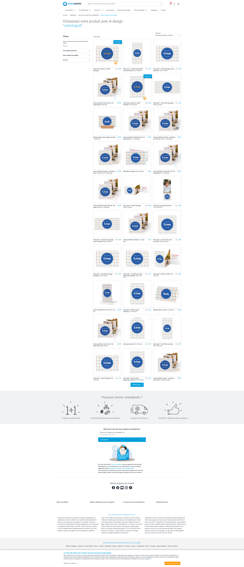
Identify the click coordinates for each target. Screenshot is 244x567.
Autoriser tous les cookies (172, 563)
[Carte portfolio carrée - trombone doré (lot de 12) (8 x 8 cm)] (167, 362)
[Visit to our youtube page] (122, 488)
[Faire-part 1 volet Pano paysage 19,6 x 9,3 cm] (167, 87)
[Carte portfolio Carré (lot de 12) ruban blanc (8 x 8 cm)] (107, 328)
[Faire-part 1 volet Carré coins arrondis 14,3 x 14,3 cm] (167, 224)
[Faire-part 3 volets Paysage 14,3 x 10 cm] (137, 190)
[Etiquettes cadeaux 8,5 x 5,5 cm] (137, 156)
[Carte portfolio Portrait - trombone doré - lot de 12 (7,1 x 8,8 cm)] (107, 156)
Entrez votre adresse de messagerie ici (112, 432)
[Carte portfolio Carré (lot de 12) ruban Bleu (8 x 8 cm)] (107, 87)
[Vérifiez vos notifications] (174, 3)
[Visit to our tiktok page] (131, 488)
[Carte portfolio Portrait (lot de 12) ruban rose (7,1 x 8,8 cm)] (107, 190)
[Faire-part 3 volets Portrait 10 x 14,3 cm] (167, 258)
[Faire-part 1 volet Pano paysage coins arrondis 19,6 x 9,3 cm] (107, 224)
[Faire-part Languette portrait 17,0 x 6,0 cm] (167, 190)
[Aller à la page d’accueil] (72, 4)
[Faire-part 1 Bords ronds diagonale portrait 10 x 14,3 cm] (137, 362)
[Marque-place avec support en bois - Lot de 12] (107, 121)
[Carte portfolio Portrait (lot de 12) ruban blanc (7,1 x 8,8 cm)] (137, 121)
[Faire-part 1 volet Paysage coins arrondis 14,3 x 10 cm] (167, 53)
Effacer (65, 46)
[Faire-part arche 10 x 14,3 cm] (137, 328)
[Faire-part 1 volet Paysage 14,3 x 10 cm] (107, 362)
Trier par (158, 33)
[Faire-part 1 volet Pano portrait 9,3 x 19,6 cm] (167, 328)
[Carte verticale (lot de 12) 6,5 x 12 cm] (107, 294)
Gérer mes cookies (70, 563)
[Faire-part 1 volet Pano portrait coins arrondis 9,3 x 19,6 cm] (137, 53)
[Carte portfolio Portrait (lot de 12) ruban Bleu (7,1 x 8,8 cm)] (167, 156)
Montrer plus (137, 385)
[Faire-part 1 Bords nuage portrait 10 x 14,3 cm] (137, 294)
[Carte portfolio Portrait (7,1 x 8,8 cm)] (137, 224)
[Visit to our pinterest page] (118, 488)
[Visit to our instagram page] (126, 488)
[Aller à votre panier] (178, 3)
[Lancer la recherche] (160, 4)
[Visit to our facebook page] (113, 488)
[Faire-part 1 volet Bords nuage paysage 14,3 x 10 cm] (107, 258)
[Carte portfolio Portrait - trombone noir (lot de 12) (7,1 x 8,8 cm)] (167, 121)
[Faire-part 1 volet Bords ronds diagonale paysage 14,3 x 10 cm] (137, 258)
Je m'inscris (104, 440)
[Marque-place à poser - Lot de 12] (167, 294)
